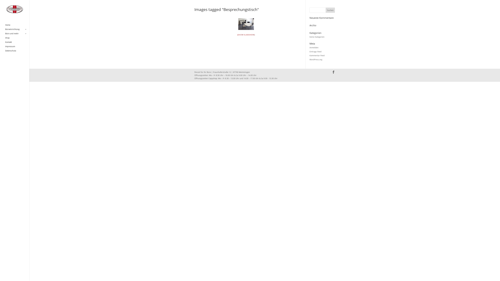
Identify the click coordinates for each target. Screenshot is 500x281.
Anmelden (314, 47)
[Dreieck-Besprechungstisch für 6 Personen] (246, 24)
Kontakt (8, 42)
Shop (7, 38)
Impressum (10, 47)
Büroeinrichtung (12, 29)
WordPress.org (316, 59)
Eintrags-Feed (315, 51)
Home (7, 25)
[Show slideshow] (246, 35)
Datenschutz (10, 51)
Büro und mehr (12, 34)
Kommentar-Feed (317, 55)
